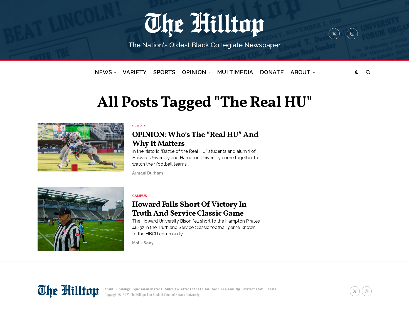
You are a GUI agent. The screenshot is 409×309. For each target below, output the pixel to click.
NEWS (103, 72)
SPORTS (164, 72)
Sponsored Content (147, 288)
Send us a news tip (226, 288)
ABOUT (300, 72)
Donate (270, 288)
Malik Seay (143, 243)
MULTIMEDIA (235, 72)
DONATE (272, 72)
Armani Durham (147, 173)
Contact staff (253, 288)
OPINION (194, 72)
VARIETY (135, 72)
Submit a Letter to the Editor (187, 288)
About (109, 288)
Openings (123, 288)
